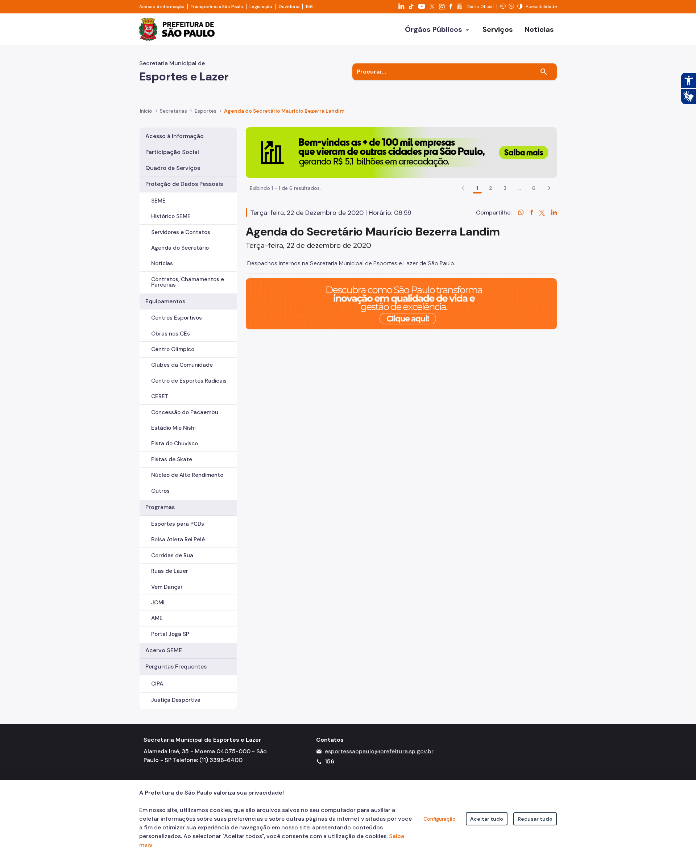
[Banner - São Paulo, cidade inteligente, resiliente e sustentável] (401, 303)
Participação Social (172, 152)
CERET (160, 396)
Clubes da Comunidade (182, 364)
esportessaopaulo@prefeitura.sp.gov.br (379, 751)
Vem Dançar (167, 587)
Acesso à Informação (174, 136)
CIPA (157, 683)
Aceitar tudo (486, 819)
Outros (160, 491)
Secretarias (173, 111)
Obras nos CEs (170, 333)
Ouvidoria (288, 6)
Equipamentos (165, 301)
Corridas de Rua (172, 555)
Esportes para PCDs (177, 524)
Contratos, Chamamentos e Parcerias (187, 282)
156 (309, 6)
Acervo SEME (163, 650)
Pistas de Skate (171, 459)
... (519, 188)
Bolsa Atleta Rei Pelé (178, 539)
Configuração (439, 819)
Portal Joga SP (170, 634)
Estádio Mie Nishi (173, 428)
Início (146, 111)
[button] (548, 188)
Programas (160, 507)
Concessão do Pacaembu (184, 412)
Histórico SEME (171, 216)
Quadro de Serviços (172, 168)
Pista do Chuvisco (174, 443)
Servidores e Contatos (180, 232)
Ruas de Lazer (169, 571)
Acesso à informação (162, 6)
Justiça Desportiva (175, 700)
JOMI (158, 602)
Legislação (260, 6)
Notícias (162, 263)
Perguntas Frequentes (176, 666)
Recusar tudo (535, 819)
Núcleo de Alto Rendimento (187, 475)
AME (157, 618)
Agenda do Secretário (180, 247)
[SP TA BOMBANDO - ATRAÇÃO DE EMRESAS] (401, 152)
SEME (158, 200)
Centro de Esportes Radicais (189, 380)
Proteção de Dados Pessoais (184, 184)
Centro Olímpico (172, 349)
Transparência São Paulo (217, 6)
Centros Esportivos (176, 317)
